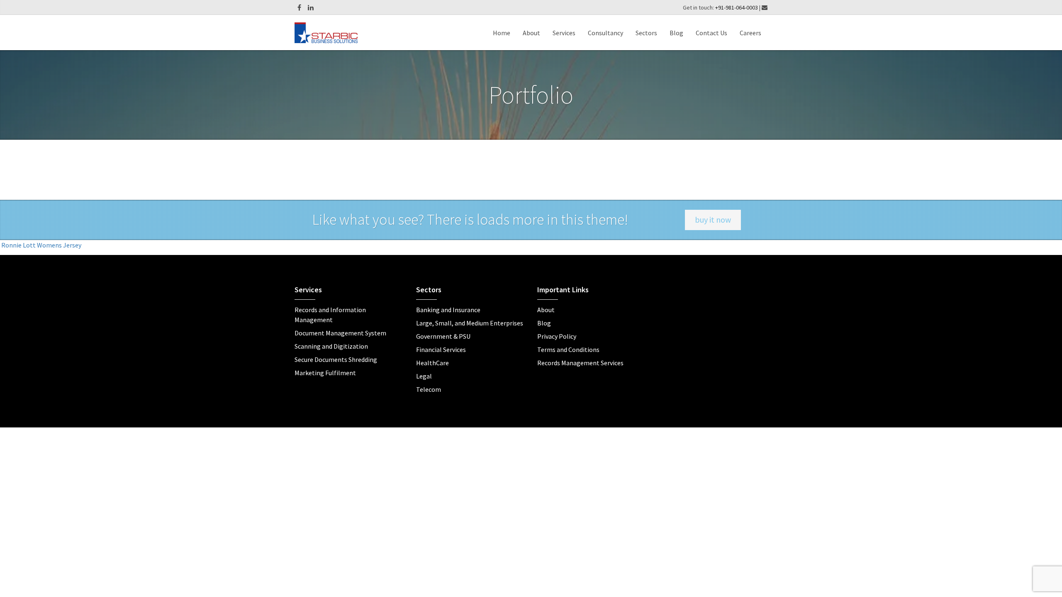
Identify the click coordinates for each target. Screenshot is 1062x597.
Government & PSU (443, 336)
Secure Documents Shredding (336, 359)
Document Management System (340, 333)
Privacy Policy (556, 336)
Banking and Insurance (448, 310)
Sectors (646, 33)
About (531, 33)
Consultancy (605, 33)
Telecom (428, 389)
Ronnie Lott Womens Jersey (41, 245)
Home (501, 33)
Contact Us (711, 33)
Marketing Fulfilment (325, 373)
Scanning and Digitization (331, 346)
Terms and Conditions (568, 349)
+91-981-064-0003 (737, 7)
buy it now (713, 219)
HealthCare (432, 363)
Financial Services (441, 349)
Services (564, 33)
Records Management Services (580, 363)
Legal (424, 376)
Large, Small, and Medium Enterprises (469, 323)
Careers (750, 33)
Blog (676, 33)
